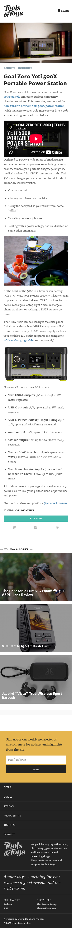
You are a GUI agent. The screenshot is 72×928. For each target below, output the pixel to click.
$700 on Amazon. (56, 503)
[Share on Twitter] (14, 527)
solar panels (12, 97)
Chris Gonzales (24, 510)
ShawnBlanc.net (46, 908)
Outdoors (25, 68)
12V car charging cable (19, 340)
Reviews (9, 806)
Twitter (8, 904)
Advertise (10, 825)
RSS (6, 908)
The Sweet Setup (46, 904)
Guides (8, 797)
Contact (9, 834)
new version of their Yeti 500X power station (34, 106)
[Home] (13, 11)
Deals (7, 787)
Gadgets (9, 68)
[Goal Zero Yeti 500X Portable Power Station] (36, 42)
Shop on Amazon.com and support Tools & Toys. (46, 862)
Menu (63, 10)
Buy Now (36, 518)
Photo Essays (12, 815)
